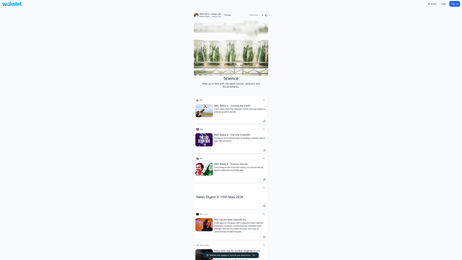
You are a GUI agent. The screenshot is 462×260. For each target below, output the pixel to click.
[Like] (266, 15)
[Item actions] (264, 100)
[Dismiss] (254, 255)
